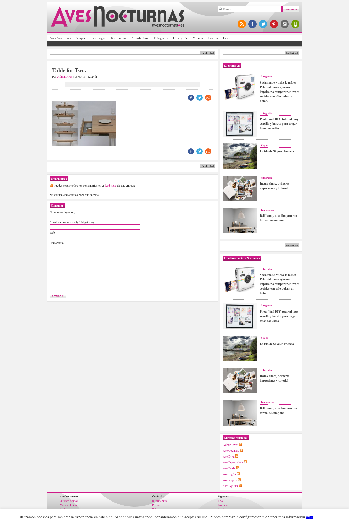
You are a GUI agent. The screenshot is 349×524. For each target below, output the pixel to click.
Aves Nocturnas (60, 38)
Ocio (226, 38)
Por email (223, 505)
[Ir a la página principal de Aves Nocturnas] (118, 24)
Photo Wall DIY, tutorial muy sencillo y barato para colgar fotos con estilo (279, 123)
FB (191, 98)
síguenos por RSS (242, 24)
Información (159, 501)
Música (198, 38)
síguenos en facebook (252, 24)
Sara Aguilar (230, 486)
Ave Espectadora (233, 462)
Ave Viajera (230, 480)
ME (208, 98)
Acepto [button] (323, 517)
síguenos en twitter (263, 24)
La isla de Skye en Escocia (277, 151)
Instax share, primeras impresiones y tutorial (274, 185)
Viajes (80, 38)
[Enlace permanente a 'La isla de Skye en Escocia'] (240, 168)
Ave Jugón (229, 474)
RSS (220, 501)
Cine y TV (180, 38)
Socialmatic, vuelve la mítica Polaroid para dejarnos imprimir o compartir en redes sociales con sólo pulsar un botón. (279, 91)
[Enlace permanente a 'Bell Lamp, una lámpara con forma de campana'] (240, 232)
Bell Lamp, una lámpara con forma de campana (278, 217)
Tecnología (98, 38)
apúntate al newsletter (285, 24)
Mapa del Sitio (68, 505)
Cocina (213, 38)
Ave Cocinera (231, 450)
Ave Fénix (229, 468)
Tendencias (118, 38)
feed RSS (110, 185)
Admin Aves (65, 76)
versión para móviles (295, 24)
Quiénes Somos (69, 501)
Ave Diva (228, 456)
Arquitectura (140, 38)
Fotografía (161, 38)
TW (199, 98)
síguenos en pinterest (274, 24)
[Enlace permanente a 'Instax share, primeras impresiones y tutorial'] (240, 200)
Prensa (156, 505)
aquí (309, 516)
